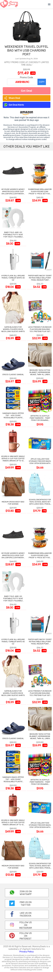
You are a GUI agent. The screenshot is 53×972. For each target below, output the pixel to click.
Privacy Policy (26, 951)
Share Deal (12, 98)
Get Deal (26, 90)
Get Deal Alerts (16, 105)
